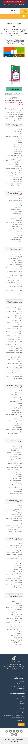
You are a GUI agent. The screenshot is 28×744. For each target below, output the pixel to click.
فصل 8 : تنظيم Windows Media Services (15, 539)
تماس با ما (22, 696)
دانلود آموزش (22, 681)
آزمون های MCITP (9, 109)
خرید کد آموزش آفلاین (20, 683)
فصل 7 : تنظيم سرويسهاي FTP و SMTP (14, 501)
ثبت (21, 724)
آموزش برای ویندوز (20, 691)
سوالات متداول (21, 703)
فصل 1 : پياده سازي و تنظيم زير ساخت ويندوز (14, 125)
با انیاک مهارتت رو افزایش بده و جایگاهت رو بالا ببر (14, 5)
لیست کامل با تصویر (20, 706)
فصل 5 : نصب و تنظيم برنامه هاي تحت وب (14, 386)
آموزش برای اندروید (20, 688)
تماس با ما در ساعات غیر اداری (18, 698)
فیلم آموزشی (22, 701)
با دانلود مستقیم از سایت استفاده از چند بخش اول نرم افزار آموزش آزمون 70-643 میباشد (14, 102)
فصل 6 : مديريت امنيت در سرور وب (15, 441)
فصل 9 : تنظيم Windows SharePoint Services (15, 595)
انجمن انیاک (22, 708)
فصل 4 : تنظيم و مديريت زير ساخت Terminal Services (14, 301)
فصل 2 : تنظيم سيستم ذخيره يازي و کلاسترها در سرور (14, 193)
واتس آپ (25, 13)
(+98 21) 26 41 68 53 (14, 662)
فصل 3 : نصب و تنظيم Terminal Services (16, 249)
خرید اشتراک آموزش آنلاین (19, 686)
